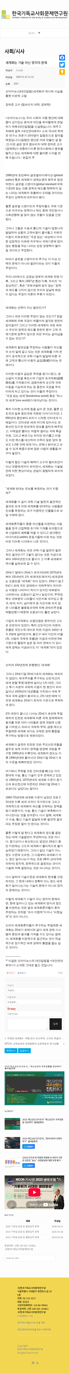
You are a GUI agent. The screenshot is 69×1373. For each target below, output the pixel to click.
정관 (43, 1322)
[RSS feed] (37, 1363)
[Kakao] (62, 71)
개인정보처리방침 (25, 1329)
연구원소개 (22, 1322)
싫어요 (21, 973)
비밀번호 (11, 997)
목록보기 (11, 1050)
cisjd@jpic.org (25, 1315)
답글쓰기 (24, 1050)
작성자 (10, 985)
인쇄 (60, 973)
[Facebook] (33, 1363)
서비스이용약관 (43, 1329)
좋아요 (11, 973)
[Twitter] (62, 64)
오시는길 (34, 1322)
